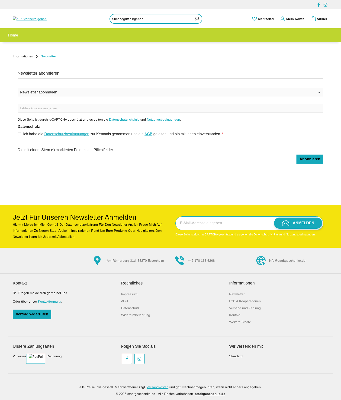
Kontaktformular (49, 301)
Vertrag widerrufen (32, 314)
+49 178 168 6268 (201, 260)
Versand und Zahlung (245, 308)
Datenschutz (130, 308)
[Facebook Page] (318, 5)
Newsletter (237, 294)
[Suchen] (196, 19)
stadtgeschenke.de (210, 394)
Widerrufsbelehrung (135, 315)
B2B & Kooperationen (245, 301)
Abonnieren (309, 159)
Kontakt (234, 315)
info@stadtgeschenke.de (287, 260)
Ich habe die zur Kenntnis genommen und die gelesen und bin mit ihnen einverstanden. (123, 134)
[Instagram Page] (325, 5)
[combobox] (150, 19)
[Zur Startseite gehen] (36, 18)
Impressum (129, 294)
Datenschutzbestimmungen (66, 134)
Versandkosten (157, 387)
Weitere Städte (240, 322)
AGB (148, 134)
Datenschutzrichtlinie (124, 119)
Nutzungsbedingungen (163, 119)
